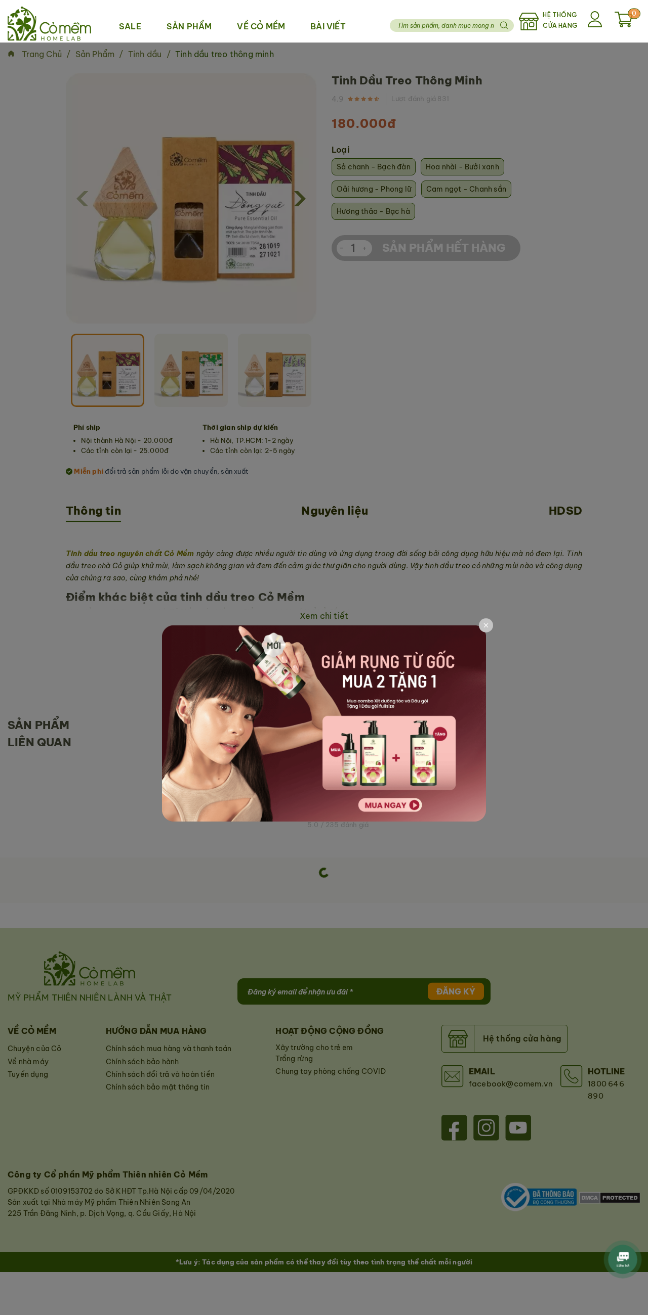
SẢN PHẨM (189, 26)
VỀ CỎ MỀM (261, 26)
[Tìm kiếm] (504, 25)
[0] (624, 24)
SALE (130, 26)
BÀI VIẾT (328, 26)
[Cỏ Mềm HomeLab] (49, 21)
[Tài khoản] (596, 21)
